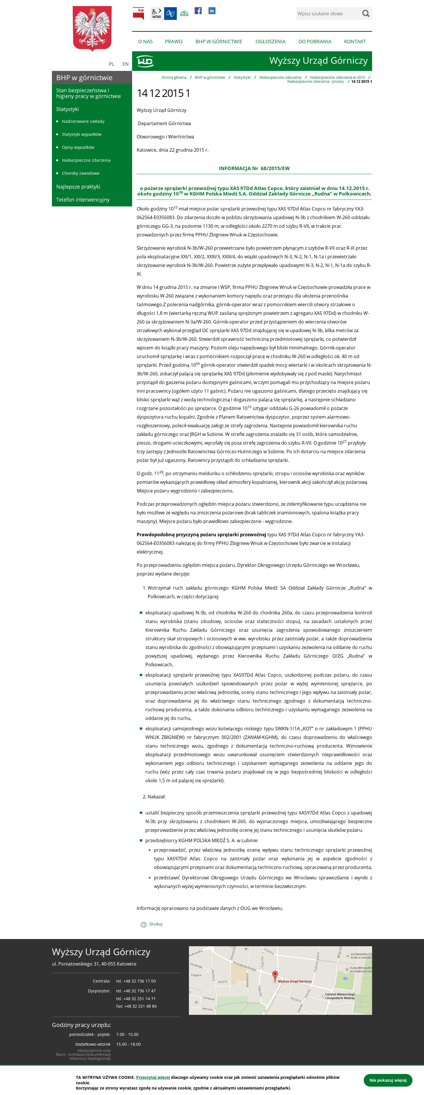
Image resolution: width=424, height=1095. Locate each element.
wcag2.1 (156, 13)
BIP (138, 13)
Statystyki (242, 77)
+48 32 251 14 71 (139, 998)
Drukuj (155, 924)
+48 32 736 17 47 (139, 991)
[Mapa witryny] (184, 13)
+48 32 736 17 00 (139, 981)
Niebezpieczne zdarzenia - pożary (315, 81)
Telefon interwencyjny (83, 199)
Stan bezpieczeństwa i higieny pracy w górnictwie (88, 93)
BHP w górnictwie (210, 77)
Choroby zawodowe (81, 173)
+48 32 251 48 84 (140, 1006)
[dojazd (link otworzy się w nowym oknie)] (280, 980)
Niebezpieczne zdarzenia (280, 77)
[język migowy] (170, 13)
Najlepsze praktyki (78, 186)
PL (111, 64)
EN (126, 64)
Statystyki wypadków (82, 134)
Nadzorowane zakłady (83, 121)
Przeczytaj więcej (153, 1077)
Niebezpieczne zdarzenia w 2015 (337, 77)
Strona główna (174, 77)
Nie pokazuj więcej (388, 1080)
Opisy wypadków (78, 147)
